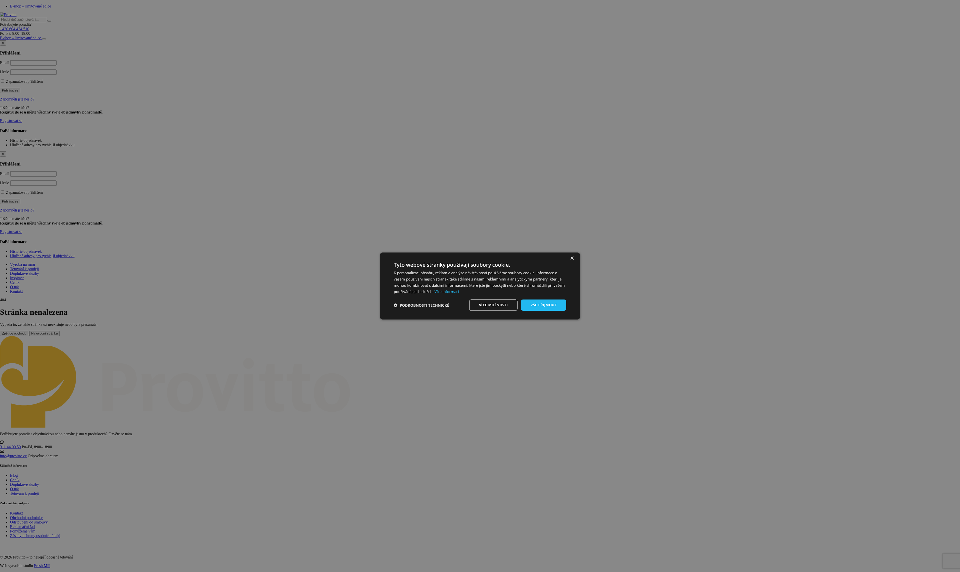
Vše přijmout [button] (543, 304)
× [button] (572, 258)
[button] (421, 305)
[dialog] (480, 286)
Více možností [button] (493, 304)
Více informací (446, 291)
